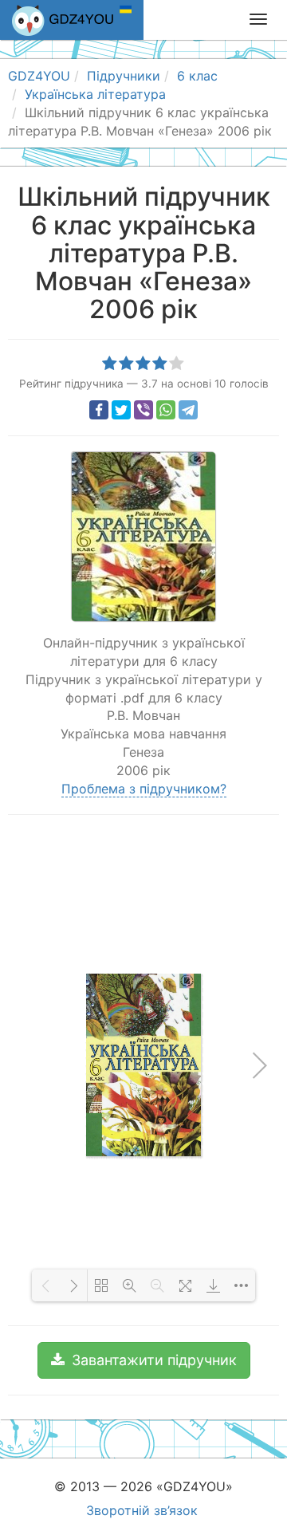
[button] (143, 1360)
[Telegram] (188, 409)
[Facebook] (98, 409)
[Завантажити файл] (213, 1285)
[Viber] (143, 409)
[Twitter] (121, 409)
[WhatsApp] (165, 409)
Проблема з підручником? (143, 789)
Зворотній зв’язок (142, 1510)
